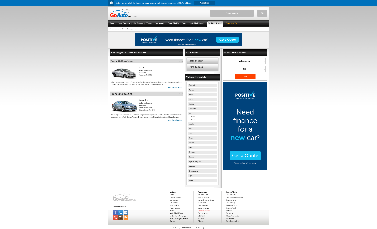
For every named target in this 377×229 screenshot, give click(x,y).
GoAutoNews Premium (234, 197)
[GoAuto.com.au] (122, 18)
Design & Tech (231, 205)
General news (202, 213)
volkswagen (129, 29)
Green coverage (203, 208)
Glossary (201, 221)
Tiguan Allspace (195, 162)
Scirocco (192, 152)
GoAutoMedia (231, 195)
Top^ (181, 61)
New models (174, 205)
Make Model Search (177, 213)
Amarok (192, 85)
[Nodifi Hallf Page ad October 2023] (245, 170)
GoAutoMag (230, 203)
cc (136, 29)
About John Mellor (232, 216)
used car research (117, 29)
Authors (229, 211)
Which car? (202, 203)
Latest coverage (175, 197)
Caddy (191, 104)
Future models (175, 208)
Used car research (204, 211)
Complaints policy (232, 221)
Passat (191, 143)
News (172, 211)
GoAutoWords (231, 208)
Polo (190, 147)
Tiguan (191, 157)
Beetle (191, 95)
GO (262, 13)
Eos (190, 129)
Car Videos (174, 203)
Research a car (203, 195)
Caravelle (192, 109)
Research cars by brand (206, 200)
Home (172, 195)
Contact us (229, 213)
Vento (191, 180)
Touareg (192, 166)
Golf (190, 133)
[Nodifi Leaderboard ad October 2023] (188, 46)
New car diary (203, 205)
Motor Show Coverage (178, 216)
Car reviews (174, 200)
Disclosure (230, 219)
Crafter (191, 124)
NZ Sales (201, 219)
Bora (190, 99)
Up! (190, 176)
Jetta (190, 138)
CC (190, 113)
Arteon (191, 90)
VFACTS (201, 216)
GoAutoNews (231, 200)
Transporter (193, 171)
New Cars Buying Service (179, 219)
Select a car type (203, 197)
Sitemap (172, 221)
